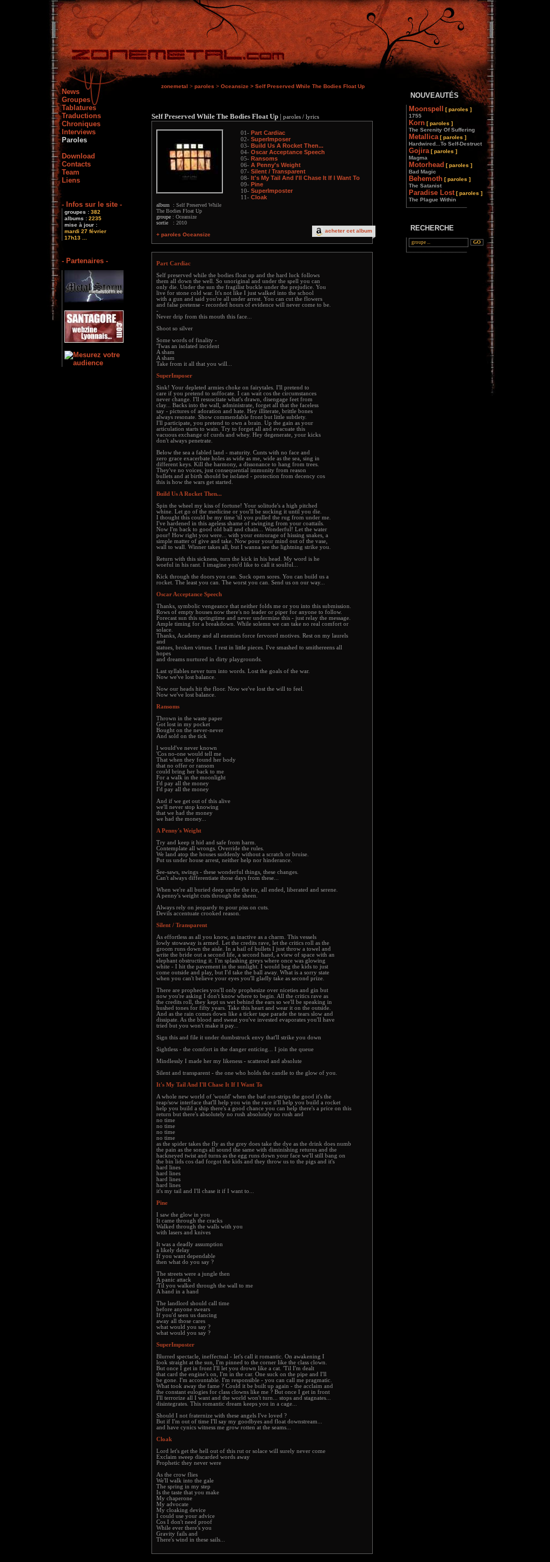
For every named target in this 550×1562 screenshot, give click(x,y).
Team (70, 172)
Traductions (81, 116)
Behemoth (440, 182)
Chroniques (81, 124)
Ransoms (264, 158)
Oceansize (235, 86)
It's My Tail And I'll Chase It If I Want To (305, 178)
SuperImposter (272, 190)
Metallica (445, 140)
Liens (71, 180)
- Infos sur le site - (92, 204)
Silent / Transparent (278, 171)
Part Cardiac (268, 132)
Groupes (76, 100)
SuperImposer (271, 139)
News (70, 92)
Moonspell (440, 112)
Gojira (433, 154)
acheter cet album (348, 231)
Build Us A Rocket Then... (287, 145)
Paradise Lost (445, 196)
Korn (442, 126)
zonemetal (174, 86)
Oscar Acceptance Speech (288, 152)
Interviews (79, 132)
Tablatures (79, 108)
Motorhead (440, 168)
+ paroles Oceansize (183, 234)
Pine (257, 184)
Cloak (259, 197)
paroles (204, 86)
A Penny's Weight (276, 165)
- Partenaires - (85, 261)
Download (78, 156)
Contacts (76, 164)
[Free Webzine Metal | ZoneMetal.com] (167, 57)
